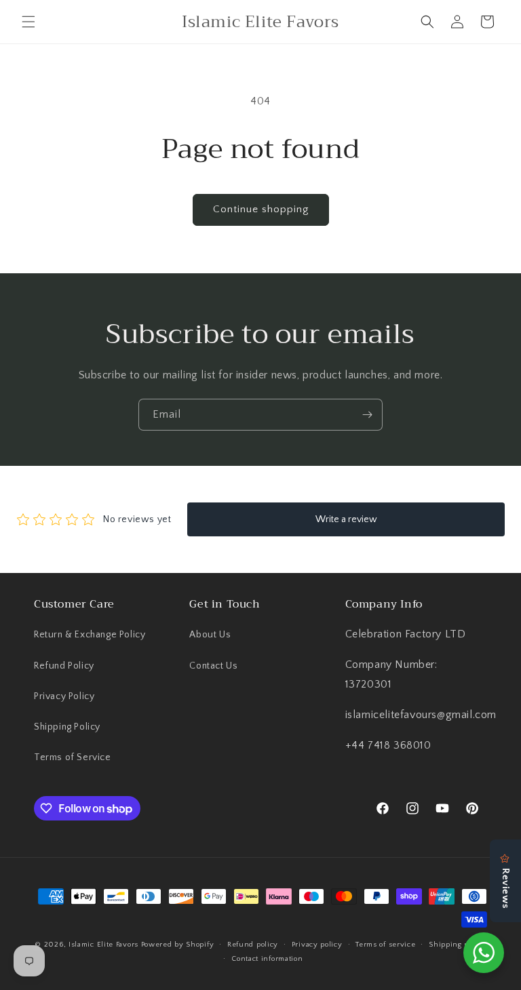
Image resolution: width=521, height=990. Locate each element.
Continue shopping (261, 209)
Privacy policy (317, 945)
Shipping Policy (67, 726)
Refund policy (252, 945)
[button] (28, 22)
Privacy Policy (64, 696)
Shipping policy (457, 945)
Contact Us (213, 665)
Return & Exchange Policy (89, 634)
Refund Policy (64, 665)
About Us (210, 634)
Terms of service (385, 945)
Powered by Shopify (177, 945)
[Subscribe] (367, 415)
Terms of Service (72, 757)
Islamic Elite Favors (103, 945)
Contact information (267, 959)
